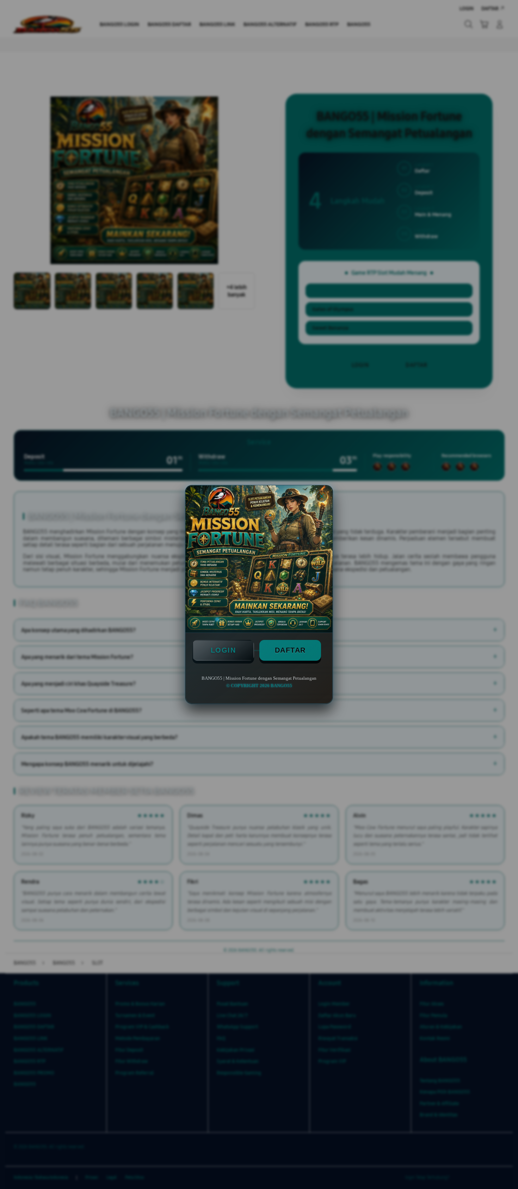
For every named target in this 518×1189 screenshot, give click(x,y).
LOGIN (223, 650)
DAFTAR (290, 650)
